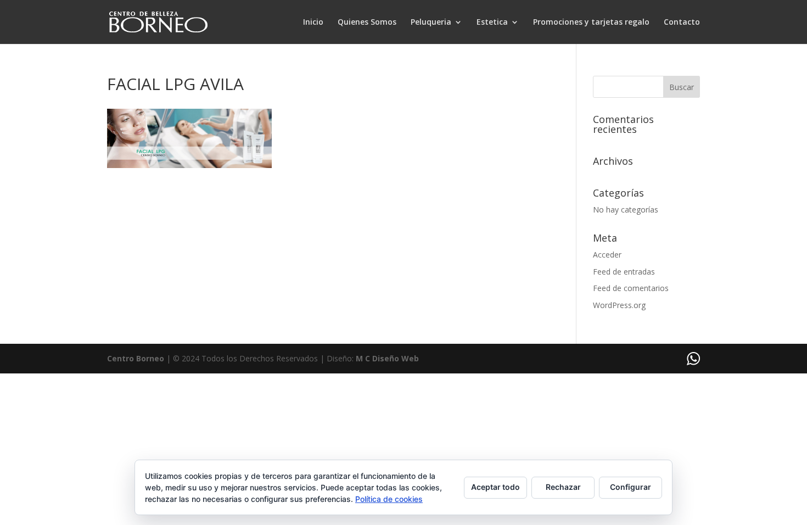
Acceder (607, 254)
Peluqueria (431, 22)
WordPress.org (619, 305)
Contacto (682, 22)
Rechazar (563, 487)
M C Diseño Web (387, 358)
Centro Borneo (135, 358)
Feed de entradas (624, 271)
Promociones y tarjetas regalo (591, 22)
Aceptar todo (495, 487)
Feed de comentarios (631, 288)
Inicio (313, 22)
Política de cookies (389, 499)
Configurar (630, 487)
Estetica (492, 22)
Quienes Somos (367, 22)
